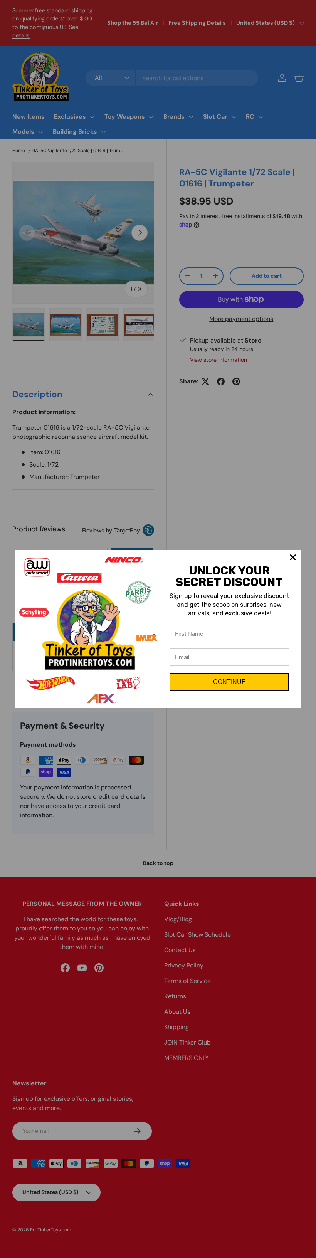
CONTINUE (229, 682)
